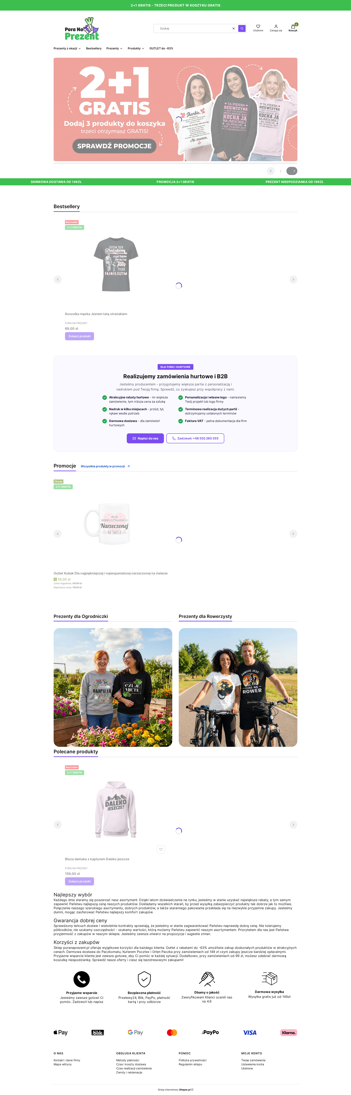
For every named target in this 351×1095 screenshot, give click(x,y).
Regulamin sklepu (190, 1064)
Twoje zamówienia (253, 1060)
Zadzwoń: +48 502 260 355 (198, 438)
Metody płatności (127, 1060)
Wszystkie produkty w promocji (103, 466)
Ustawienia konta (252, 1064)
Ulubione (247, 1068)
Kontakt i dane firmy (67, 1060)
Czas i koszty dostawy (131, 1064)
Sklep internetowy (174, 1089)
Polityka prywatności (192, 1060)
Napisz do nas (148, 438)
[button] (242, 28)
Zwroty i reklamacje (129, 1072)
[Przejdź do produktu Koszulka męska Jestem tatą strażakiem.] (116, 264)
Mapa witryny (63, 1064)
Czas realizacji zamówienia (134, 1068)
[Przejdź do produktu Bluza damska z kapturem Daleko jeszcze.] (116, 809)
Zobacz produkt (79, 336)
